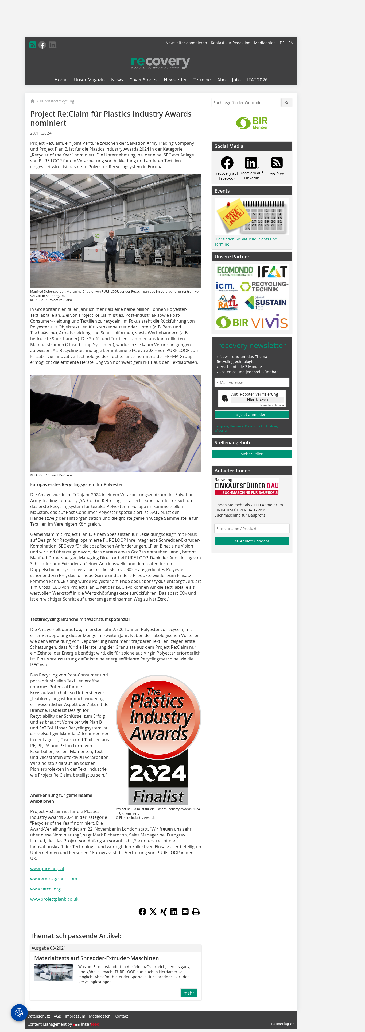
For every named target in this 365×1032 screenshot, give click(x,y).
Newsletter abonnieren (186, 42)
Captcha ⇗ (272, 405)
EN (290, 42)
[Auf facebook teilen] (142, 914)
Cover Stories (143, 80)
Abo (221, 80)
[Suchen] (287, 102)
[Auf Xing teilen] (163, 914)
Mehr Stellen (251, 453)
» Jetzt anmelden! (251, 414)
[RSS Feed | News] (33, 45)
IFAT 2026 (257, 80)
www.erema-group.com (53, 879)
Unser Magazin (89, 80)
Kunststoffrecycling (57, 101)
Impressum (75, 1016)
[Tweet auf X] (153, 914)
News (117, 80)
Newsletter (175, 80)
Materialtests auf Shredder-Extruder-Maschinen (96, 958)
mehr (188, 993)
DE (282, 42)
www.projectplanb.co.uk (54, 899)
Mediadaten (265, 42)
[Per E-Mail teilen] (185, 911)
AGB (57, 1016)
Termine (202, 80)
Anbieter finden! (254, 541)
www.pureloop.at (47, 869)
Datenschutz (39, 1016)
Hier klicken (257, 399)
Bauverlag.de (283, 1023)
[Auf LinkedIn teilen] (174, 914)
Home (61, 80)
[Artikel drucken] (196, 911)
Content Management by (50, 1024)
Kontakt (121, 1016)
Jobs (236, 80)
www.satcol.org (45, 889)
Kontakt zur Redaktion (230, 42)
